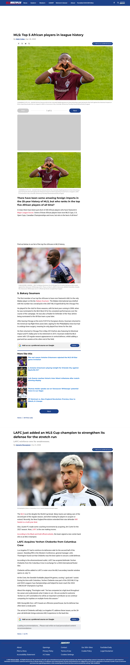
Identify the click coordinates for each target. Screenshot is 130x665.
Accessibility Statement (26, 655)
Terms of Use (66, 651)
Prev (23, 111)
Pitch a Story (22, 651)
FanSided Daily (106, 647)
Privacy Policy (48, 651)
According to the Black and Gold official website (35, 534)
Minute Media (15, 659)
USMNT (51, 3)
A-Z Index (46, 655)
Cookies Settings (67, 655)
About (73, 3)
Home (19, 418)
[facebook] (114, 2)
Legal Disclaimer (106, 651)
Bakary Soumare (42, 301)
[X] (118, 2)
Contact (64, 647)
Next (75, 111)
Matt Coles (20, 39)
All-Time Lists (28, 418)
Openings (46, 647)
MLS (23, 514)
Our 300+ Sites (87, 647)
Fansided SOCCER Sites (85, 3)
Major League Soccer (25, 213)
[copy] (29, 43)
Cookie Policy (87, 651)
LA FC (26, 634)
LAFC (34, 529)
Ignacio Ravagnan (23, 445)
